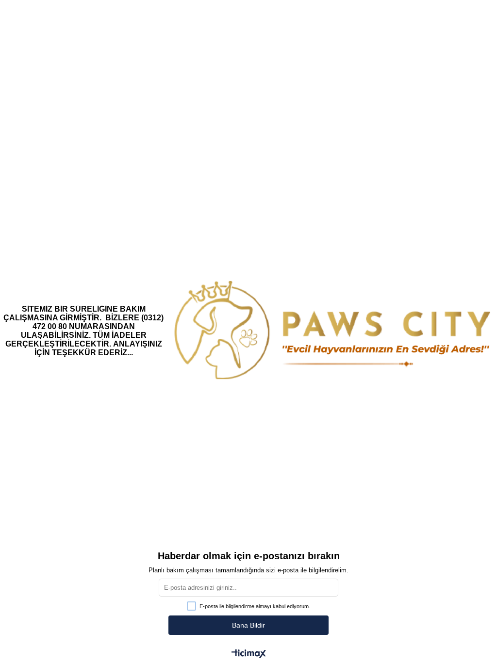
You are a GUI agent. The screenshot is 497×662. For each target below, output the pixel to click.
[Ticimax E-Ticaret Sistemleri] (249, 654)
